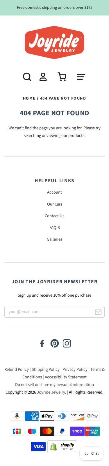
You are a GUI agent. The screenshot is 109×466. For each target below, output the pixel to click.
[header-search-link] (25, 77)
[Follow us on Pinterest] (54, 344)
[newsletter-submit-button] (98, 313)
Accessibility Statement (66, 377)
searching (32, 136)
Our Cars (54, 204)
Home (29, 98)
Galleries (54, 239)
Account (54, 192)
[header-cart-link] (60, 77)
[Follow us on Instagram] (66, 344)
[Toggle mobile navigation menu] (84, 77)
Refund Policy (16, 369)
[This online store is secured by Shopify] (62, 448)
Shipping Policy (46, 369)
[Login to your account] (42, 77)
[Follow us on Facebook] (42, 344)
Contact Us (54, 216)
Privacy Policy (74, 369)
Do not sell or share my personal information (54, 385)
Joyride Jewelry (51, 392)
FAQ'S (54, 228)
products (76, 136)
